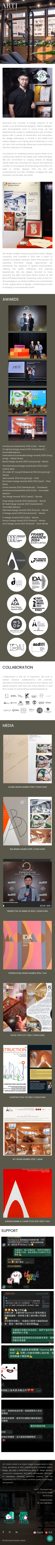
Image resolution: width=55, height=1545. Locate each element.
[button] (50, 6)
